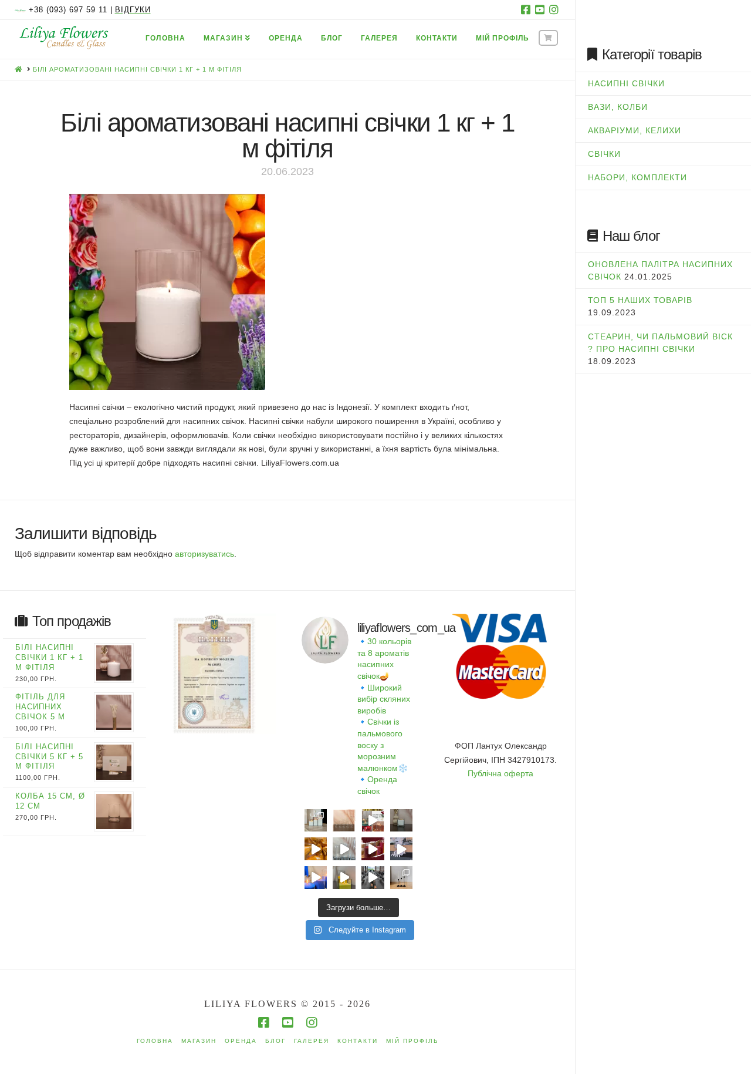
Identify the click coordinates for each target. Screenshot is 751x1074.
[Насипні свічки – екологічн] (372, 877)
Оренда (241, 1041)
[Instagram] (554, 9)
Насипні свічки (626, 83)
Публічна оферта (500, 773)
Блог (275, 1041)
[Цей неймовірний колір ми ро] (372, 848)
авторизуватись (204, 553)
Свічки (604, 154)
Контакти (357, 1041)
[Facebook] (526, 9)
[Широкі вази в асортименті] (344, 848)
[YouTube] (540, 9)
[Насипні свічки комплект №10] (316, 820)
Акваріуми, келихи (634, 130)
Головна (155, 1041)
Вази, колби (618, 107)
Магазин (198, 1041)
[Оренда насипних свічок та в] (401, 848)
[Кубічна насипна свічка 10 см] (401, 820)
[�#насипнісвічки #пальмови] (316, 877)
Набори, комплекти (637, 177)
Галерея (311, 1041)
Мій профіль (412, 1041)
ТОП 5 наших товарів (640, 300)
